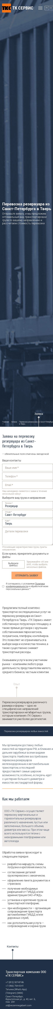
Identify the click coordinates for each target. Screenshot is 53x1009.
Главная (5, 422)
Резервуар (11, 506)
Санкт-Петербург (15, 515)
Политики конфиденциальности (25, 585)
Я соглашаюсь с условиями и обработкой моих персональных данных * (27, 586)
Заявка (14, 422)
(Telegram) (11, 993)
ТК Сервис (22, 8)
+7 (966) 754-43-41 (15, 985)
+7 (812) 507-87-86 (15, 982)
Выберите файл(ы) (13, 564)
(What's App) (20, 989)
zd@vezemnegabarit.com (19, 1005)
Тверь (8, 523)
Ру (47, 8)
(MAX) (20, 993)
